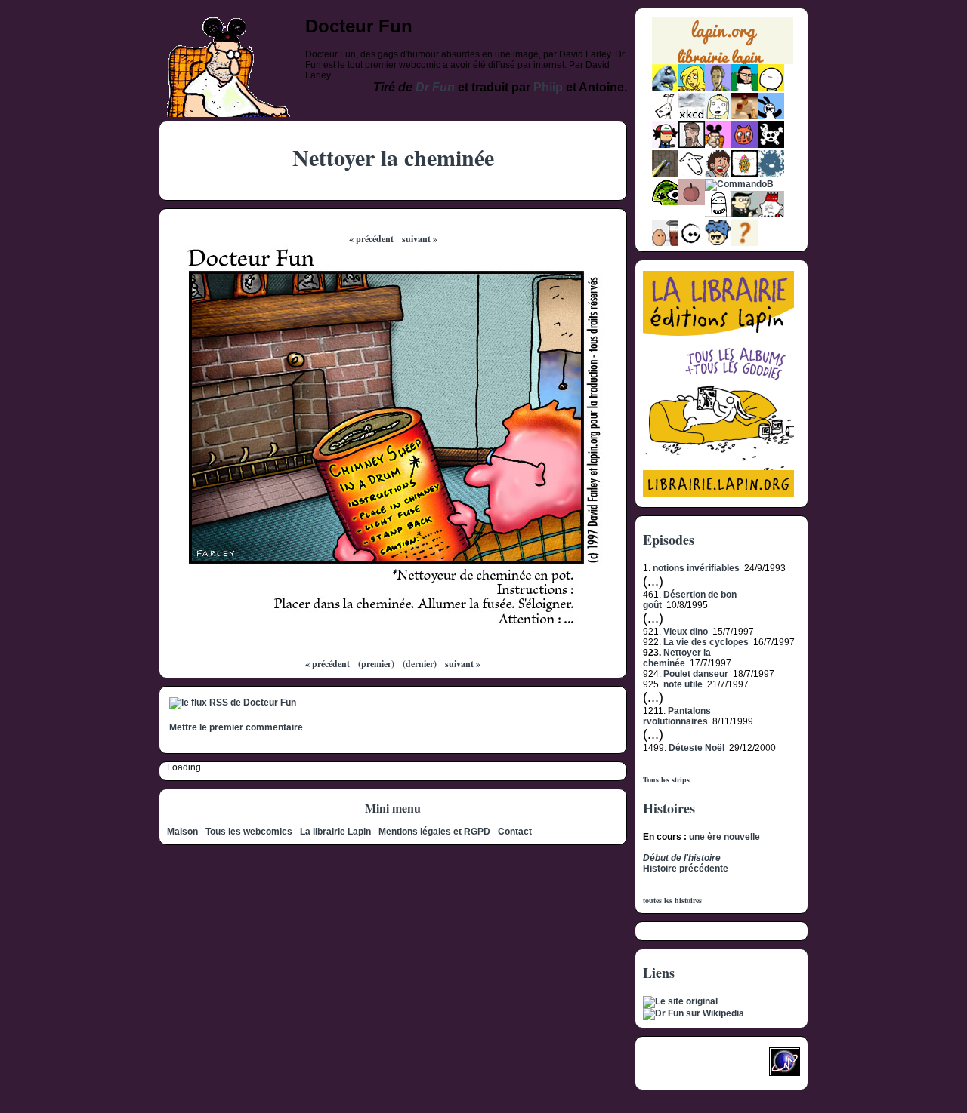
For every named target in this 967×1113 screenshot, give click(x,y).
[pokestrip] (665, 145)
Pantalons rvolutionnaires (677, 716)
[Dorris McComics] (744, 145)
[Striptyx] (718, 173)
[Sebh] (744, 87)
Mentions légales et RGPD (434, 831)
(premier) (376, 663)
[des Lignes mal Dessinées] (718, 116)
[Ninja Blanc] (718, 214)
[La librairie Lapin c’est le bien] (718, 494)
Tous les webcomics (248, 831)
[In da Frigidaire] (665, 243)
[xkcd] (691, 116)
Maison (182, 831)
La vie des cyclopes (706, 642)
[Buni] (771, 116)
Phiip (548, 87)
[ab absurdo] (771, 87)
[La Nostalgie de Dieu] (691, 243)
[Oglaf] (691, 87)
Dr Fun (435, 87)
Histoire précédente (685, 868)
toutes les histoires (672, 900)
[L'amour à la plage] (744, 173)
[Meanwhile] (771, 173)
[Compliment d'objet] (691, 202)
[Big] (744, 116)
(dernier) (420, 663)
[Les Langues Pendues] (665, 202)
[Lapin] (665, 87)
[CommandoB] (739, 184)
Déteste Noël (696, 748)
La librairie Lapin (335, 831)
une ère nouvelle (724, 837)
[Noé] (665, 173)
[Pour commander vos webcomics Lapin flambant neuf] (722, 62)
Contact (515, 831)
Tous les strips (666, 779)
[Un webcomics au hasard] (744, 243)
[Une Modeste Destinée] (718, 243)
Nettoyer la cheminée (677, 658)
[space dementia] (771, 145)
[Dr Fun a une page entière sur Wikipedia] (693, 1013)
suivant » (419, 238)
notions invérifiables (696, 568)
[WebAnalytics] (673, 1066)
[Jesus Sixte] (691, 145)
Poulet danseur (695, 674)
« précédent (371, 238)
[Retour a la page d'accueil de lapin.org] (722, 45)
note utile (683, 684)
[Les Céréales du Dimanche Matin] (718, 87)
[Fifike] (665, 116)
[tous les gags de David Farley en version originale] (680, 1001)
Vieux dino (685, 631)
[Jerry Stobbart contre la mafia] (744, 214)
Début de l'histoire (682, 858)
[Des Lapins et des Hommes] (771, 214)
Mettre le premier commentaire (236, 727)
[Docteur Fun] (718, 145)
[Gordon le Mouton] (691, 173)
